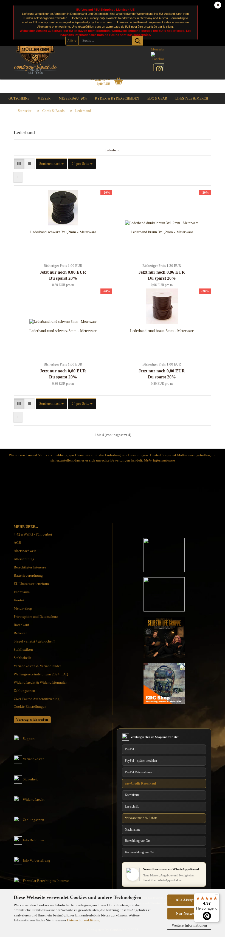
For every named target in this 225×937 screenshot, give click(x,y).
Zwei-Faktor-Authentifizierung (37, 699)
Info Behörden (33, 840)
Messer (44, 98)
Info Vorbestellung (36, 860)
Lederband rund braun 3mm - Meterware (162, 331)
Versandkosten (33, 759)
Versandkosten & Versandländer (37, 666)
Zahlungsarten (24, 691)
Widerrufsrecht (33, 799)
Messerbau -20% (73, 98)
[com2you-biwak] (35, 48)
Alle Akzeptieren (189, 900)
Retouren (20, 633)
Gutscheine (19, 98)
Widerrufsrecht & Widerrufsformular (40, 682)
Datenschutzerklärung (83, 920)
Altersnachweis (25, 551)
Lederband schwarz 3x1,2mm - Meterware (63, 232)
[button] (19, 163)
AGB (17, 542)
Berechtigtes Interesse (30, 567)
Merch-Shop (23, 608)
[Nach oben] (210, 880)
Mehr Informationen (159, 460)
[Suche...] (137, 40)
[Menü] (216, 896)
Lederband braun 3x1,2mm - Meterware (162, 232)
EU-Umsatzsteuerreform (31, 584)
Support (29, 739)
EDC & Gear (157, 98)
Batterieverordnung (28, 575)
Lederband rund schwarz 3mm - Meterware (63, 331)
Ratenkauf (21, 625)
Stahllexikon (23, 649)
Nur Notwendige (189, 913)
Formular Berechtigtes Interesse (46, 881)
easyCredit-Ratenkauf (140, 783)
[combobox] (51, 163)
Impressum (22, 592)
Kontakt (20, 600)
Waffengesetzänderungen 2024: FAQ (41, 674)
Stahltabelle (23, 658)
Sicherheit (30, 779)
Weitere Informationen (189, 925)
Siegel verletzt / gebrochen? (34, 641)
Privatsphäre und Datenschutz (36, 617)
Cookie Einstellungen (30, 706)
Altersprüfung (24, 559)
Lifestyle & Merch (191, 98)
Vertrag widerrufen (32, 719)
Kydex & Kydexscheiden (117, 98)
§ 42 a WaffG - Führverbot (33, 534)
